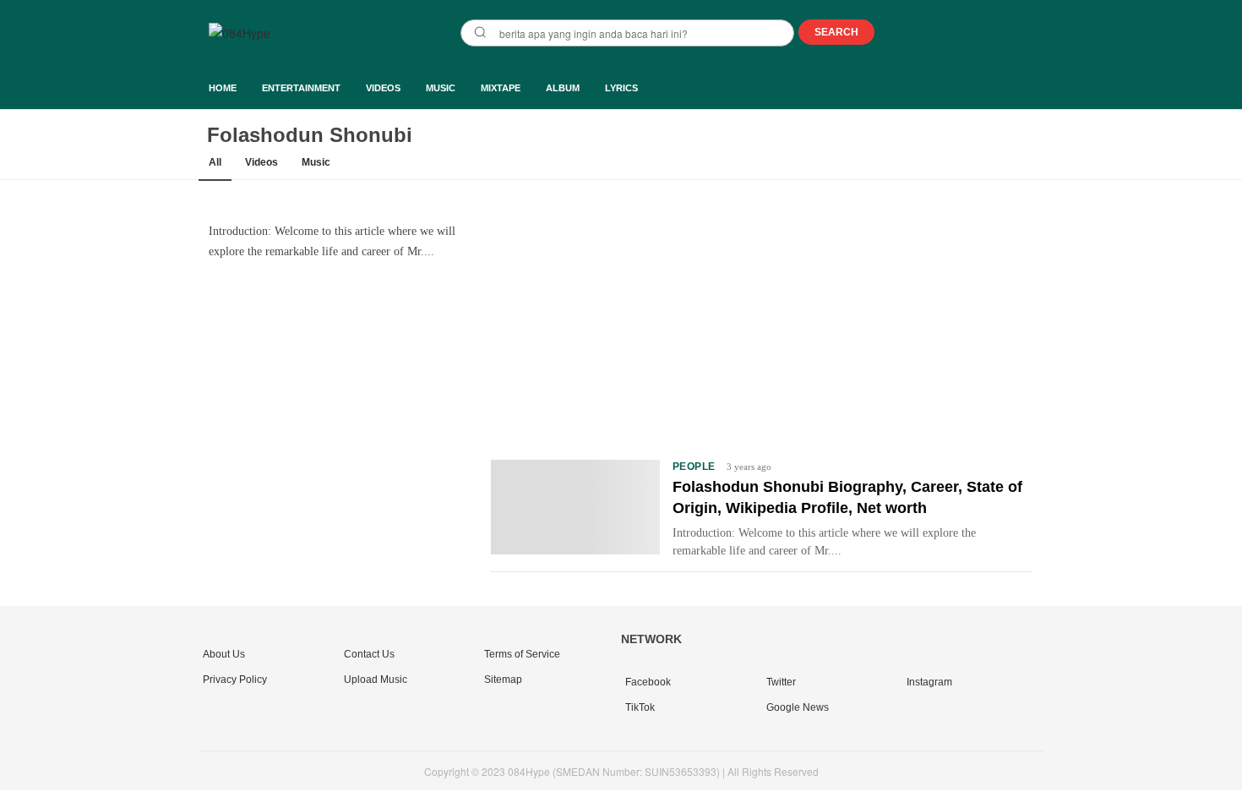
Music (316, 162)
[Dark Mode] (1032, 33)
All (215, 162)
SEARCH (836, 32)
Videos (261, 162)
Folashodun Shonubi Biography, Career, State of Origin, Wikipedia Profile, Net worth (847, 497)
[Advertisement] (761, 317)
